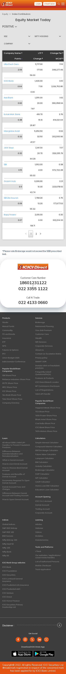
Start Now (49, 4)
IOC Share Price (9, 391)
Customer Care (42, 334)
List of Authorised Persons (47, 561)
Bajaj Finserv (10, 214)
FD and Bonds (8, 334)
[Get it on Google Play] (44, 654)
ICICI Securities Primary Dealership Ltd (12, 605)
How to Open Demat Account (15, 499)
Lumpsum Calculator (44, 458)
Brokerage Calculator (44, 470)
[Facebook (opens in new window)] (18, 639)
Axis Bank (8, 97)
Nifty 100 (6, 548)
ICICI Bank (9, 80)
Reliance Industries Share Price (16, 379)
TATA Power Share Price (46, 415)
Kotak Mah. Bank (12, 114)
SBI (5, 164)
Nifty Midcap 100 (9, 540)
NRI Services (41, 342)
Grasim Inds (10, 181)
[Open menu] (63, 4)
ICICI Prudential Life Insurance (15, 585)
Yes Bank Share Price (11, 395)
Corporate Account (43, 513)
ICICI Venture (8, 593)
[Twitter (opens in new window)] (32, 639)
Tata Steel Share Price (12, 399)
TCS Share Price (42, 411)
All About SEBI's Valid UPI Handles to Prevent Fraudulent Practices (16, 444)
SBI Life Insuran (11, 197)
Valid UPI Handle (42, 394)
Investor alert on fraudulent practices (47, 366)
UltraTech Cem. (11, 64)
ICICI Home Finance (11, 601)
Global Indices (8, 524)
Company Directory (10, 403)
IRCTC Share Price (10, 383)
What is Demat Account (12, 460)
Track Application (43, 569)
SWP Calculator (42, 474)
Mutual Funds (8, 326)
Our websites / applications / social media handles (48, 556)
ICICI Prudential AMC (11, 589)
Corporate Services (44, 346)
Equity (5, 14)
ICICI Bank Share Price (45, 427)
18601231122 (33, 283)
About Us (39, 350)
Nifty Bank (6, 552)
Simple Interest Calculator (46, 442)
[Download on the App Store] (22, 654)
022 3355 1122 (33, 289)
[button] (10, 26)
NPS (4, 346)
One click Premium (43, 330)
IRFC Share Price (9, 387)
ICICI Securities (9, 575)
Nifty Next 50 (8, 544)
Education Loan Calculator (47, 489)
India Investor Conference (13, 361)
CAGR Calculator (42, 482)
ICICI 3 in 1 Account (43, 501)
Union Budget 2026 (10, 358)
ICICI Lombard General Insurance (12, 580)
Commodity (7, 330)
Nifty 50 (5, 555)
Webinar (39, 528)
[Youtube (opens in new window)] (46, 639)
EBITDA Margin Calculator (46, 450)
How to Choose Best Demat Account (14, 469)
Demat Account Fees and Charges (13, 488)
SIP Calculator (41, 478)
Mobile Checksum (43, 565)
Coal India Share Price (45, 423)
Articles (38, 524)
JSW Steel (9, 147)
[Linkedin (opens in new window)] (39, 639)
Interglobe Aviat (12, 131)
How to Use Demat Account (14, 464)
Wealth (38, 338)
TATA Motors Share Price (46, 431)
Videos (38, 532)
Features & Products (44, 378)
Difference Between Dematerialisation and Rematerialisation (12, 453)
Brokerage (40, 322)
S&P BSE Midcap (9, 528)
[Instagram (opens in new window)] (25, 639)
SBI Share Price (9, 375)
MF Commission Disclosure (47, 386)
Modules (39, 536)
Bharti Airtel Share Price (45, 419)
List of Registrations (44, 390)
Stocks (5, 322)
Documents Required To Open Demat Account (15, 481)
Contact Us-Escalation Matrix (48, 354)
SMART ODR (40, 361)
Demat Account (42, 505)
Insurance (6, 338)
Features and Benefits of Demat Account (13, 475)
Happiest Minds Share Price (47, 408)
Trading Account (42, 509)
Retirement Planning (44, 326)
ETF (4, 342)
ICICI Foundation (9, 571)
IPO (4, 354)
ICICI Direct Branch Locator (47, 382)
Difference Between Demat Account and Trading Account (15, 494)
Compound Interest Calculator (48, 446)
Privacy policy (41, 358)
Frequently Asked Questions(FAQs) (43, 373)
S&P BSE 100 (8, 532)
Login (38, 4)
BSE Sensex (7, 536)
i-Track (38, 551)
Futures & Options (10, 350)
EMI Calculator (41, 462)
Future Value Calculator (45, 454)
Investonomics (41, 540)
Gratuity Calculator (43, 466)
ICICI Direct (7, 597)
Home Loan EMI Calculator (47, 486)
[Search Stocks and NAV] (59, 4)
